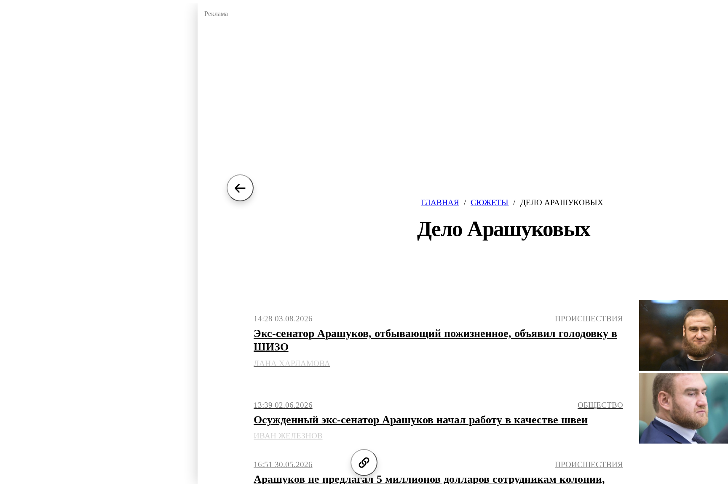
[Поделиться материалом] (364, 462)
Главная (440, 202)
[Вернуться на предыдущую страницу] (240, 187)
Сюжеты (490, 202)
